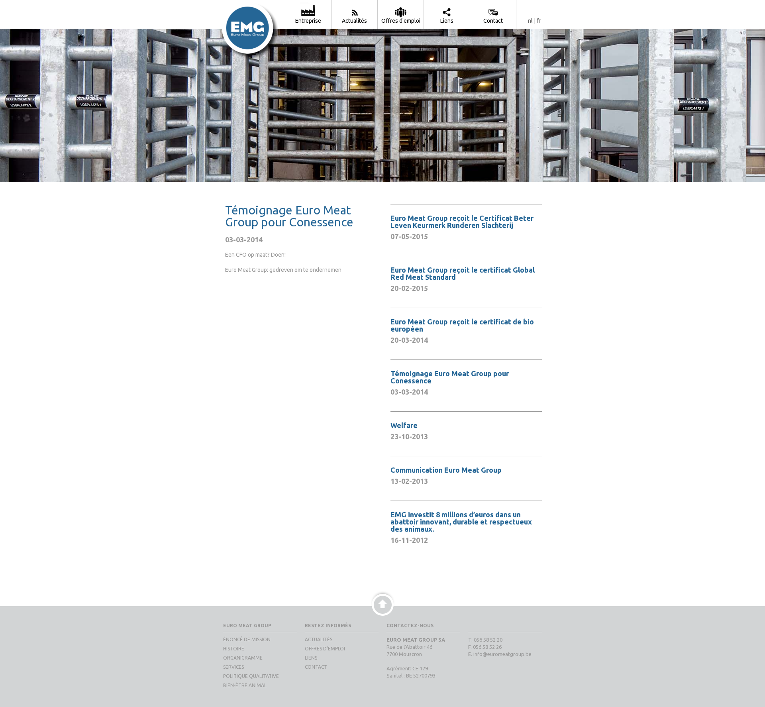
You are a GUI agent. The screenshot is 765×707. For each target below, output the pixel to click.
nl (530, 21)
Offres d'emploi (325, 648)
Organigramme (243, 657)
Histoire (233, 648)
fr (539, 21)
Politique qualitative (251, 676)
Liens (311, 657)
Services (233, 667)
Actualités (318, 639)
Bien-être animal (245, 685)
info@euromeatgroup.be (502, 654)
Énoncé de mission (247, 639)
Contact (316, 667)
